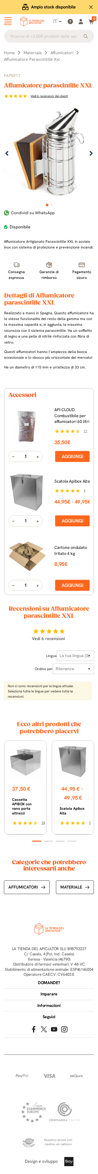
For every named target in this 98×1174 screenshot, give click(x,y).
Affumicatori (23, 887)
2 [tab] (51, 205)
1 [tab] (47, 205)
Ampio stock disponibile (53, 7)
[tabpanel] (49, 154)
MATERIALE (71, 887)
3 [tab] (60, 841)
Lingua (51, 655)
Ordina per (44, 668)
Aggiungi (72, 456)
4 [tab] (72, 841)
